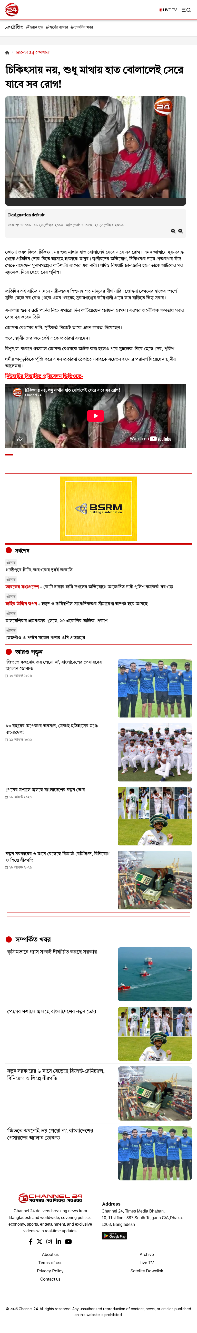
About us (50, 1254)
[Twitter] (39, 1242)
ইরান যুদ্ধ (36, 28)
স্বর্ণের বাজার (59, 28)
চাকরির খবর (83, 28)
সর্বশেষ (21, 551)
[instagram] (49, 1242)
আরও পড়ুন (28, 652)
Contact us (50, 1279)
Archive (147, 1254)
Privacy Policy (50, 1270)
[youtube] (68, 1242)
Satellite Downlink (146, 1270)
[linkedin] (58, 1242)
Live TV (147, 1262)
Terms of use (50, 1262)
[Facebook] (31, 1242)
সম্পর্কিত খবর (32, 940)
